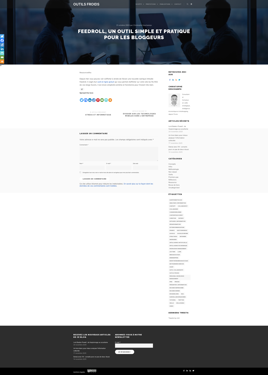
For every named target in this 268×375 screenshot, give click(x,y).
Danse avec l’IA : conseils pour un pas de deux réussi (91, 357)
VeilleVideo (180, 303)
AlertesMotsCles (176, 200)
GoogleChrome (182, 233)
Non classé (173, 172)
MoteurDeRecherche (177, 263)
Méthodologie (174, 169)
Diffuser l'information (177, 221)
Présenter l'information (178, 284)
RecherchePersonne (177, 287)
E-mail (108, 163)
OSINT (171, 267)
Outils (171, 174)
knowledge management (178, 248)
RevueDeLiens (174, 294)
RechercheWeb (175, 290)
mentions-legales (79, 372)
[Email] (102, 98)
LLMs (179, 251)
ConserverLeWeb (175, 212)
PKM (171, 281)
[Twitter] (81, 98)
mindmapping (174, 257)
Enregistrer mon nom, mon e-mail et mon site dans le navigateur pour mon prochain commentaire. (111, 172)
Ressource (173, 182)
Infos (170, 167)
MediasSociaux (175, 254)
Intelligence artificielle (178, 242)
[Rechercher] (187, 4)
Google (172, 233)
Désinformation (175, 224)
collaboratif (182, 206)
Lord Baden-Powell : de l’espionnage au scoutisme (90, 342)
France (172, 230)
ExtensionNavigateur (177, 227)
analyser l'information (178, 203)
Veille (172, 303)
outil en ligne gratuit (105, 82)
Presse (177, 281)
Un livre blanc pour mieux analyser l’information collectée (178, 137)
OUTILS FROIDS (83, 4)
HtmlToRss (173, 236)
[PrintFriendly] (106, 98)
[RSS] (176, 80)
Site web (135, 163)
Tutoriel (173, 300)
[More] (110, 98)
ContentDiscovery (176, 215)
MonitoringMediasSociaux (179, 260)
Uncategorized (174, 188)
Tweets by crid (174, 318)
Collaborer (174, 209)
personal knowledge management (177, 277)
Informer (183, 236)
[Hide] (1, 65)
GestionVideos (182, 230)
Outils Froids (174, 273)
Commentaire (84, 145)
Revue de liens (174, 185)
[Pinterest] (98, 98)
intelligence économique (178, 245)
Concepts (172, 164)
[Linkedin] (90, 98)
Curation (173, 218)
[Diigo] (94, 98)
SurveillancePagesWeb (178, 297)
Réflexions (172, 180)
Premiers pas (173, 177)
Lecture (172, 251)
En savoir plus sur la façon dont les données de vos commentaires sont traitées (116, 185)
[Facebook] (86, 98)
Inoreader (173, 239)
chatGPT (172, 206)
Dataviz (181, 218)
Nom (81, 163)
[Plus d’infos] (191, 4)
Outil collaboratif (176, 270)
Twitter (181, 300)
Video (171, 306)
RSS (182, 294)
